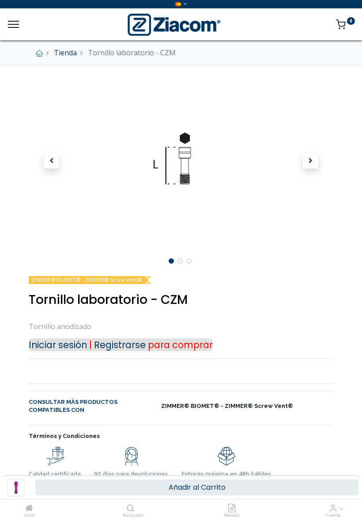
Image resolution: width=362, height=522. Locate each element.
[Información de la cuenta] (333, 508)
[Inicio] (29, 508)
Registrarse (120, 344)
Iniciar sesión (58, 344)
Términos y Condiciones (64, 436)
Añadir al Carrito (197, 487)
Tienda (65, 53)
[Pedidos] (231, 508)
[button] (52, 161)
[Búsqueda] (130, 508)
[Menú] (13, 24)
